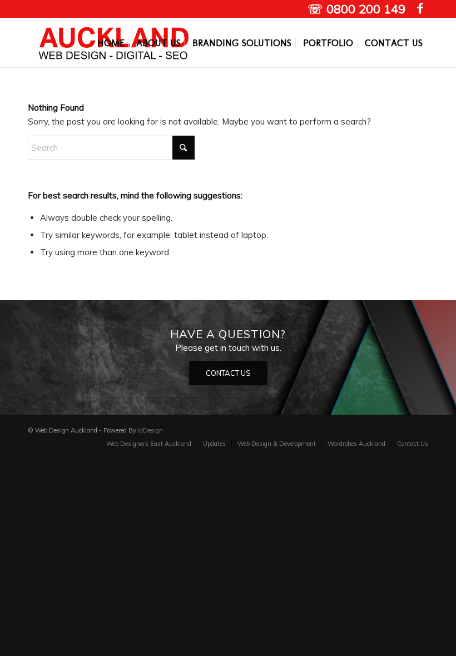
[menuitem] (111, 42)
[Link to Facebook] (420, 8)
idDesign (150, 430)
